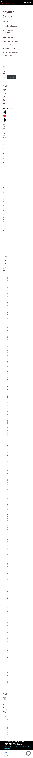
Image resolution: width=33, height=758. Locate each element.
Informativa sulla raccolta (10, 756)
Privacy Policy (7, 746)
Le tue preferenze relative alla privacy (18, 752)
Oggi (4, 116)
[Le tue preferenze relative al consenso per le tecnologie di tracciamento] (3, 755)
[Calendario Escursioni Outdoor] (5, 2)
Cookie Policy (17, 746)
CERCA (12, 77)
